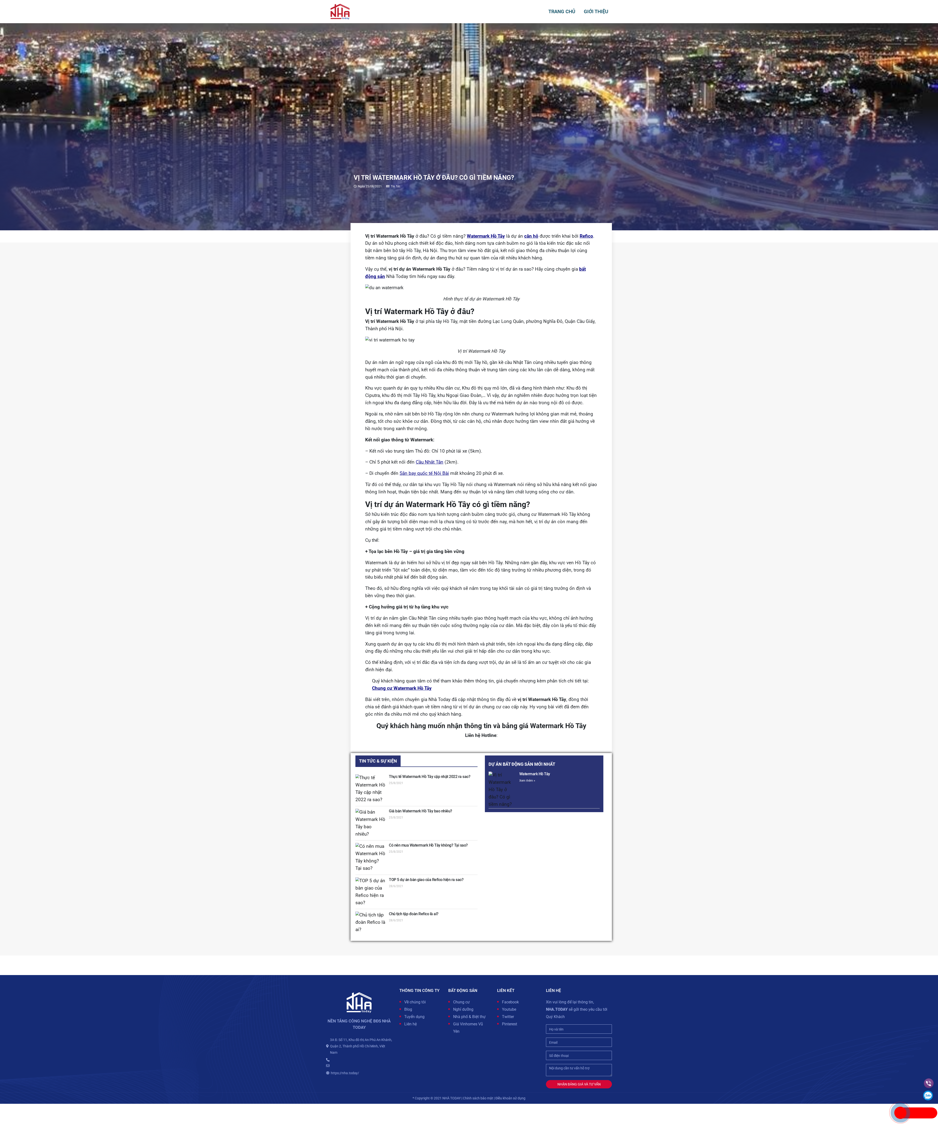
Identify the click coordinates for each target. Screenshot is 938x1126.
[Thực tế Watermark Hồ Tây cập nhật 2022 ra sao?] (370, 789)
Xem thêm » (527, 780)
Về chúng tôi (415, 1002)
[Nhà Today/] (340, 11)
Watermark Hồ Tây (486, 236)
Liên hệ (410, 1024)
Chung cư (461, 1002)
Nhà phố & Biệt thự (469, 1016)
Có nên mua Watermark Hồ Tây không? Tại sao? (428, 845)
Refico (586, 236)
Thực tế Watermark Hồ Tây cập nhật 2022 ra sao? (429, 776)
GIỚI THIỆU (596, 11)
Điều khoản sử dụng (510, 1098)
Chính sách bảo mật (478, 1098)
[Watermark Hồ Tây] (502, 790)
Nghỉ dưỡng (463, 1009)
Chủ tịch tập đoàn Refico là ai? (413, 914)
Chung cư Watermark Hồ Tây (402, 688)
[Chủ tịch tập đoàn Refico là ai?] (370, 923)
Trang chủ (561, 11)
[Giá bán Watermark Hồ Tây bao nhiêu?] (370, 823)
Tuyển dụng (414, 1016)
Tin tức (395, 186)
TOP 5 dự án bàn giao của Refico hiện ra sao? (426, 879)
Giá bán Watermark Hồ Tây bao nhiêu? (420, 811)
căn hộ (531, 236)
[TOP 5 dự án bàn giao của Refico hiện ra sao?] (370, 892)
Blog (408, 1009)
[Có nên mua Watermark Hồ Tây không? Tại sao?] (370, 857)
